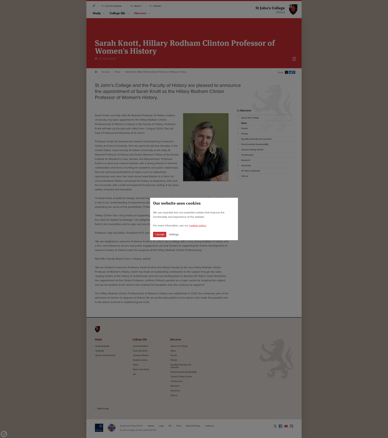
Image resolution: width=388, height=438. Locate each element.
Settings (174, 234)
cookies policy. (197, 225)
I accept (159, 234)
